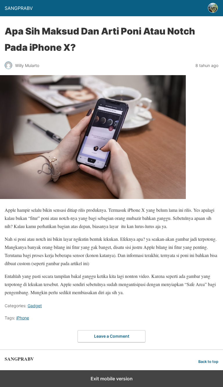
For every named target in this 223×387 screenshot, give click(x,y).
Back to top (208, 361)
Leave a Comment (111, 336)
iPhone (22, 317)
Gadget (35, 305)
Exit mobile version (112, 378)
